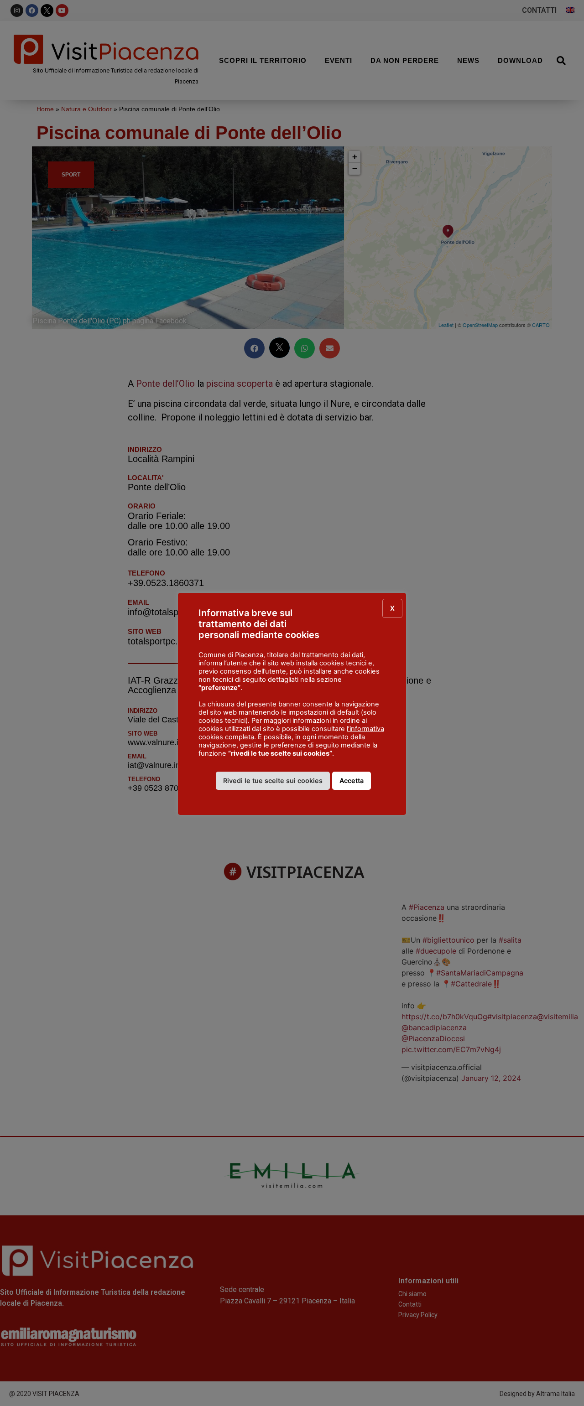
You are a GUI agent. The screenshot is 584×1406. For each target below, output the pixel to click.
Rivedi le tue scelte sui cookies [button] (273, 780)
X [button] (392, 608)
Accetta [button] (351, 780)
